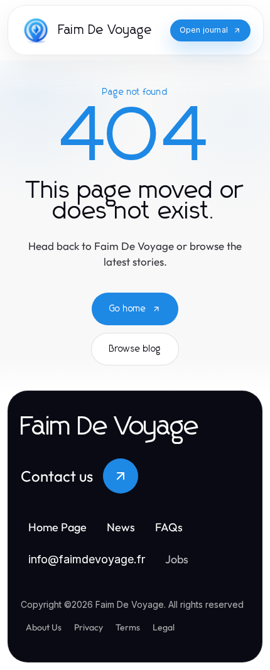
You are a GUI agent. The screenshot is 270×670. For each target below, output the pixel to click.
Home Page (57, 527)
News (121, 527)
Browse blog (135, 349)
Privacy (88, 627)
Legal (164, 627)
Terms (128, 627)
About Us (44, 627)
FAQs (169, 527)
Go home (127, 309)
